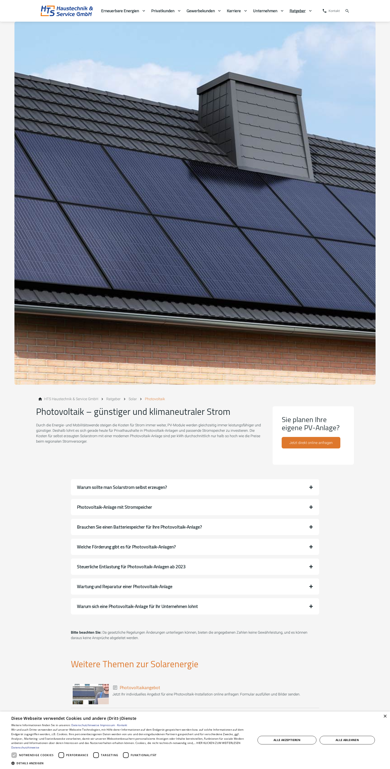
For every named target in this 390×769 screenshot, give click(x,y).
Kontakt (122, 725)
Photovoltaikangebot (140, 687)
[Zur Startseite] (67, 11)
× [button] (385, 716)
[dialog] (195, 740)
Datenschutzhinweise (85, 725)
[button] (195, 487)
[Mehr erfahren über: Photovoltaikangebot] (91, 694)
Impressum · (108, 725)
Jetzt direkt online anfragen (311, 443)
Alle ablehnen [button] (347, 740)
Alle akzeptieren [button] (287, 740)
